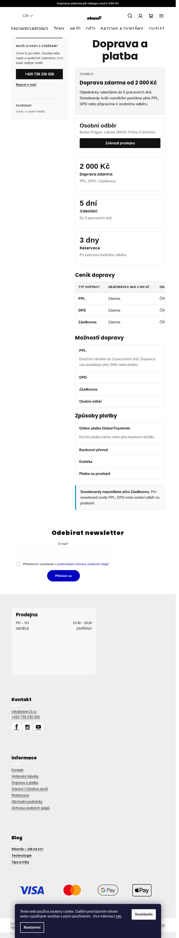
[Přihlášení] (140, 15)
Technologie (22, 855)
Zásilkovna (88, 389)
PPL (82, 350)
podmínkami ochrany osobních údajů (82, 564)
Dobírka (85, 462)
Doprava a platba (25, 783)
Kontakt (17, 770)
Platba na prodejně (94, 474)
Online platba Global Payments (104, 428)
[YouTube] (38, 727)
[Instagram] (27, 727)
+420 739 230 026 (39, 74)
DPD (83, 377)
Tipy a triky (20, 862)
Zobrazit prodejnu (120, 143)
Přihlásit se (63, 576)
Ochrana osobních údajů (31, 808)
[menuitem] (29, 29)
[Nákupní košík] (151, 15)
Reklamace (20, 795)
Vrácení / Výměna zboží (30, 789)
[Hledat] (130, 15)
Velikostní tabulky (25, 776)
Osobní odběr (90, 401)
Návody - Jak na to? (27, 848)
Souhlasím (144, 914)
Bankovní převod (93, 450)
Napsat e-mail (26, 84)
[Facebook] (17, 727)
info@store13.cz (24, 712)
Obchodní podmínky (27, 802)
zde (118, 916)
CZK (26, 15)
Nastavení (32, 927)
